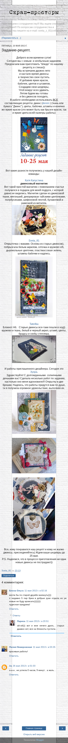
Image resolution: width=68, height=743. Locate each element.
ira (10, 666)
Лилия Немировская (20, 647)
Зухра (33, 372)
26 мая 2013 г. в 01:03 (24, 666)
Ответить (14, 609)
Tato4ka (34, 324)
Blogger (40, 740)
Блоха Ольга (16, 590)
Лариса (21, 621)
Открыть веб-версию (34, 734)
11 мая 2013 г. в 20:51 (37, 621)
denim (46, 103)
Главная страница (34, 728)
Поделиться (8, 576)
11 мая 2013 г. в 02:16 (36, 590)
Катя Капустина (34, 180)
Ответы (16, 615)
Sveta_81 (34, 240)
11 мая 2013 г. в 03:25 (44, 647)
